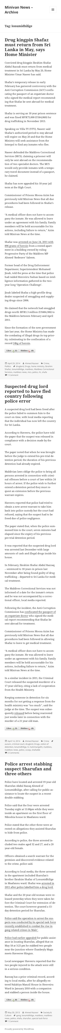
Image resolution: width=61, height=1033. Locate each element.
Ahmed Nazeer (32, 363)
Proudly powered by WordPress (19, 1029)
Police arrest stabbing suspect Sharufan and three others (28, 769)
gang (18, 1015)
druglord (20, 366)
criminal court (18, 744)
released (19, 713)
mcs (29, 372)
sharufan (27, 1018)
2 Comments (13, 752)
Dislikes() (27, 350)
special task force (40, 1018)
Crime (46, 363)
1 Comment (13, 375)
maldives (29, 369)
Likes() (12, 350)
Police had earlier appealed (20, 937)
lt (28, 747)
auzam (8, 744)
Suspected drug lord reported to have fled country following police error (28, 393)
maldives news (20, 372)
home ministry (37, 366)
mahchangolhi (36, 747)
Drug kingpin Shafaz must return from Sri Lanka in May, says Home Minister (27, 47)
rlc (40, 372)
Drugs (27, 366)
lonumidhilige (18, 369)
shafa (44, 372)
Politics (8, 366)
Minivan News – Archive (19, 9)
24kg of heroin (21, 343)
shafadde (36, 749)
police (35, 372)
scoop (28, 749)
